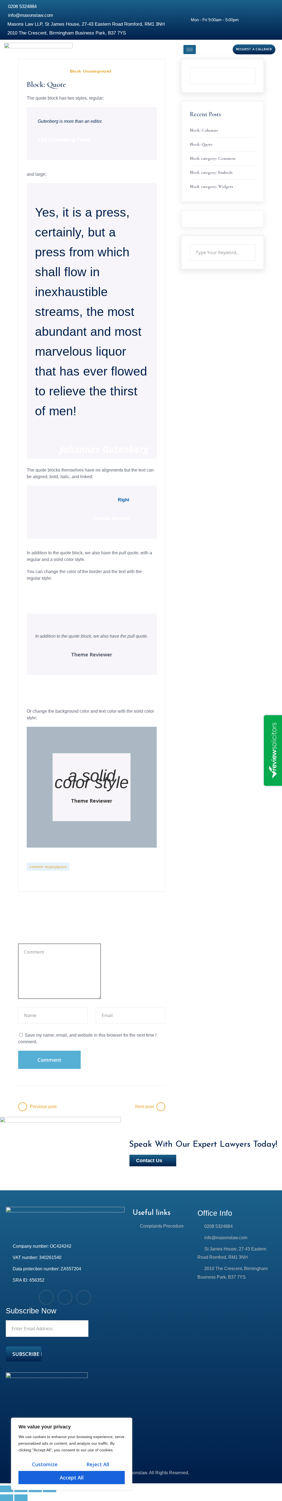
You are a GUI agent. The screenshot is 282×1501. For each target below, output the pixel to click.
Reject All (97, 1464)
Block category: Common (212, 158)
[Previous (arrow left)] (6, 1497)
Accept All (72, 1477)
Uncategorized (97, 71)
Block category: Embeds (211, 172)
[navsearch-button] (208, 49)
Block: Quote (201, 144)
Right (123, 499)
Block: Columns (204, 130)
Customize (45, 1464)
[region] (71, 1454)
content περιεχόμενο (48, 866)
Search (255, 67)
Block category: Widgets (211, 186)
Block (75, 71)
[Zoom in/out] (6, 1489)
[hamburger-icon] (189, 49)
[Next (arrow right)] (21, 1497)
